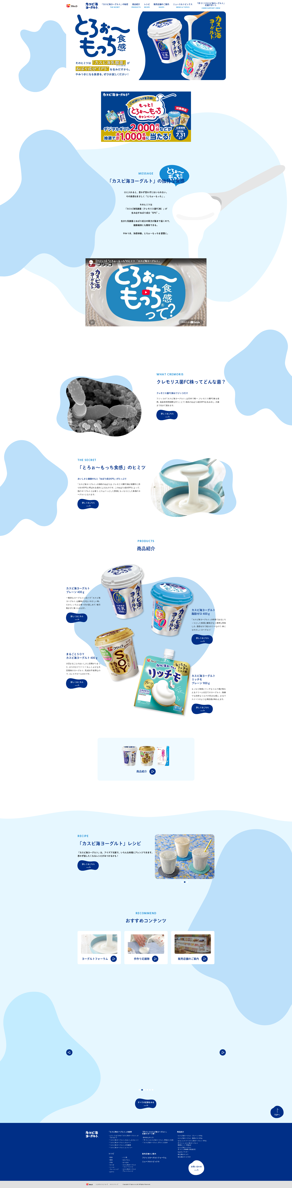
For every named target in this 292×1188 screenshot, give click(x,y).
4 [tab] (147, 1090)
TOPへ (277, 1115)
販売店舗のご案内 (149, 1154)
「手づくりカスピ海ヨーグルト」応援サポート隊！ (154, 1133)
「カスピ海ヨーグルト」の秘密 (120, 1132)
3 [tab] (187, 882)
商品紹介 (180, 1132)
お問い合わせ (196, 1167)
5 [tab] (150, 1090)
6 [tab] (152, 1090)
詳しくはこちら (167, 414)
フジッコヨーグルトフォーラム (154, 1158)
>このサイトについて (102, 1184)
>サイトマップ (114, 1184)
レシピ (111, 1153)
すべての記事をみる (146, 1102)
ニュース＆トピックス (151, 1161)
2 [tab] (184, 882)
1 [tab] (182, 882)
